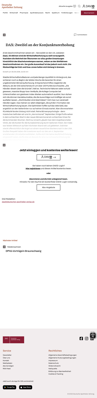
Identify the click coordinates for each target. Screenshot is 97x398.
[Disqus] (45, 292)
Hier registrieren (33, 168)
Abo (89, 13)
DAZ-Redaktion (8, 199)
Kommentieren (82, 35)
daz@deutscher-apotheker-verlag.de (18, 202)
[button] (12, 6)
